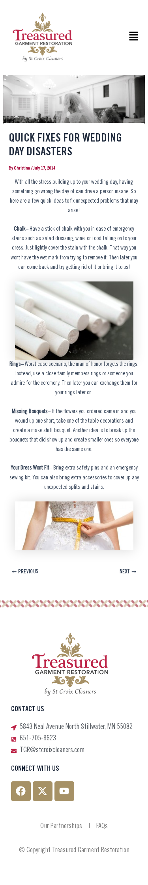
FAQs (102, 826)
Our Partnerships (61, 826)
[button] (133, 37)
